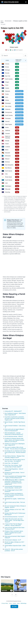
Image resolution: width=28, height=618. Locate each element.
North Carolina (9, 79)
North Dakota (8, 171)
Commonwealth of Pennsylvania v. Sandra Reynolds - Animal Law (13, 487)
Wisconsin (7, 189)
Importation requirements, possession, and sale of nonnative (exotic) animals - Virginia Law (15, 418)
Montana (7, 161)
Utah (6, 183)
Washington (8, 186)
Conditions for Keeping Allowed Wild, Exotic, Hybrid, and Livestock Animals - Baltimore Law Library (15, 440)
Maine (6, 149)
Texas (6, 85)
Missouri (7, 158)
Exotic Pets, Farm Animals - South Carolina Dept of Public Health (13, 466)
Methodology (23, 603)
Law (2, 21)
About (18, 603)
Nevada (7, 73)
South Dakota (8, 180)
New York (7, 76)
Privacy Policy (5, 603)
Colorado (7, 133)
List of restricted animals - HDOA (13, 436)
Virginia (7, 88)
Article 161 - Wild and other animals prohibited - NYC (14, 550)
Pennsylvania (8, 112)
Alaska (7, 127)
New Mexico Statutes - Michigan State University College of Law (14, 456)
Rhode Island (8, 177)
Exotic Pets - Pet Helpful (11, 463)
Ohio (6, 174)
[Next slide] (15, 594)
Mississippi (8, 103)
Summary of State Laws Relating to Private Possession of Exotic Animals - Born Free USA (14, 495)
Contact (14, 603)
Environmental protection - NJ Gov (13, 516)
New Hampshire (9, 164)
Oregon (7, 82)
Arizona (7, 64)
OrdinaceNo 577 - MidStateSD (12, 411)
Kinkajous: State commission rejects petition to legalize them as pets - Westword (14, 532)
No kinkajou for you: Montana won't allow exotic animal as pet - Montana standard (15, 451)
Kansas (7, 67)
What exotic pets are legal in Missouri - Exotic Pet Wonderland (15, 430)
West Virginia (8, 124)
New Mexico (8, 168)
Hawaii (7, 143)
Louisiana (7, 146)
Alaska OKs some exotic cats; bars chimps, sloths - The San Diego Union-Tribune (14, 520)
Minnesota (7, 155)
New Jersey (8, 106)
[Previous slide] (12, 594)
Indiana (7, 100)
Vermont (7, 121)
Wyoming (7, 192)
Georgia (7, 140)
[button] (25, 2)
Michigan (7, 70)
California (7, 130)
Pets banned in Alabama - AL (12, 540)
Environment (8, 21)
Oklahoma (7, 109)
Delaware (7, 91)
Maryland (7, 152)
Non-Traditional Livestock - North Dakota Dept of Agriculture (15, 414)
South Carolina (9, 115)
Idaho (6, 97)
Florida (7, 94)
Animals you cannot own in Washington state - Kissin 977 (15, 444)
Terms (10, 603)
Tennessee (8, 118)
